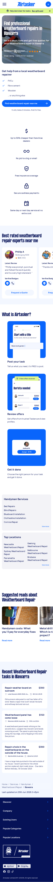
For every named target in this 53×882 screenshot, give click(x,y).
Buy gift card (37, 11)
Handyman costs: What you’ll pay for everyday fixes (19, 630)
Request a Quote (19, 292)
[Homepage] (26, 4)
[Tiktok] (12, 871)
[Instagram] (8, 871)
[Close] (50, 11)
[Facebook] (4, 871)
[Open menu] (4, 4)
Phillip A (19, 251)
